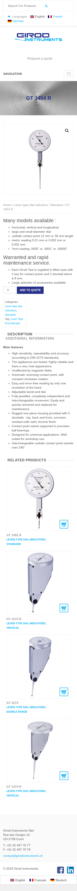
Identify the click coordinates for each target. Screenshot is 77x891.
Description (20, 334)
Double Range (16, 711)
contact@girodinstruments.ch (23, 855)
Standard (56, 205)
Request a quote (39, 58)
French (57, 16)
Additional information (29, 338)
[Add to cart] (38, 499)
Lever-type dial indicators (31, 205)
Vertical (12, 627)
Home (7, 205)
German (18, 21)
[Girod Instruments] (38, 37)
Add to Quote (30, 290)
